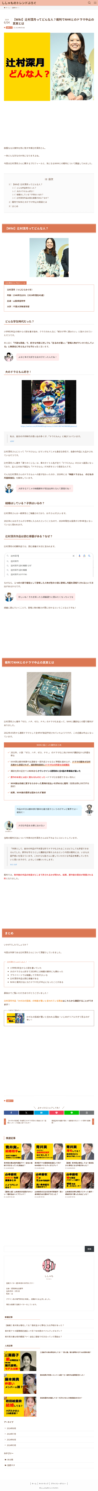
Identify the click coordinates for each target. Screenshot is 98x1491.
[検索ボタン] (89, 3)
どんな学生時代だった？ (26, 187)
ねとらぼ (13, 864)
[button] (11, 1113)
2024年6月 (11, 1439)
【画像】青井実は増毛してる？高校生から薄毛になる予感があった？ (34, 1325)
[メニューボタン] (95, 3)
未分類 (10, 1459)
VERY (12, 441)
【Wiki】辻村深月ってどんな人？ (27, 184)
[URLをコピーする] (86, 1113)
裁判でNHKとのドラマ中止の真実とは (29, 201)
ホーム (34, 1483)
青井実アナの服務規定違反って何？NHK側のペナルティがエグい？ (33, 1330)
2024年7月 (11, 1433)
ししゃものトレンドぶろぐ (19, 2)
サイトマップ (43, 1483)
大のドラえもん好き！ (26, 191)
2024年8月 (11, 1428)
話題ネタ (9, 27)
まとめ (15, 206)
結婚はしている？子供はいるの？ (30, 194)
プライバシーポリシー (58, 1483)
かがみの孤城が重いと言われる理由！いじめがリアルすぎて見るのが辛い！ (58, 1018)
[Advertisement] (49, 121)
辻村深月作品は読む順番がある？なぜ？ (33, 197)
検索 (89, 1248)
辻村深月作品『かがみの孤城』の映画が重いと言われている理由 (33, 1000)
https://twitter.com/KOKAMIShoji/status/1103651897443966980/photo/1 (49, 426)
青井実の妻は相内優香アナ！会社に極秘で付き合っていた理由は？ (33, 1336)
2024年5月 (11, 1445)
